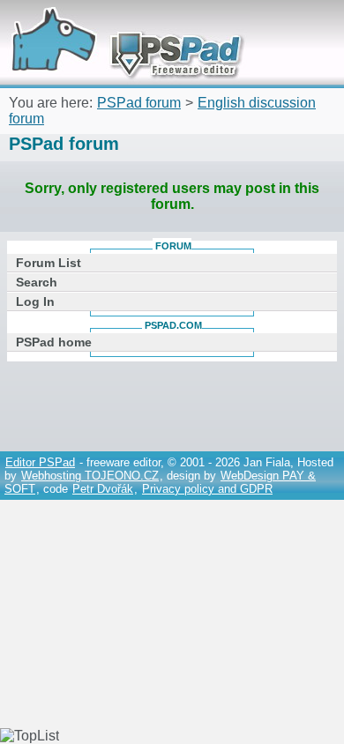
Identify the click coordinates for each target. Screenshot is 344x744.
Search (36, 282)
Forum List (48, 263)
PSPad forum (139, 102)
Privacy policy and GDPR (207, 488)
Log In (35, 301)
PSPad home (54, 342)
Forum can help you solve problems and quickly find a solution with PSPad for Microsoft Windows (121, 24)
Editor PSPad (40, 462)
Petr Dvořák (102, 488)
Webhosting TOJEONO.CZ (90, 475)
